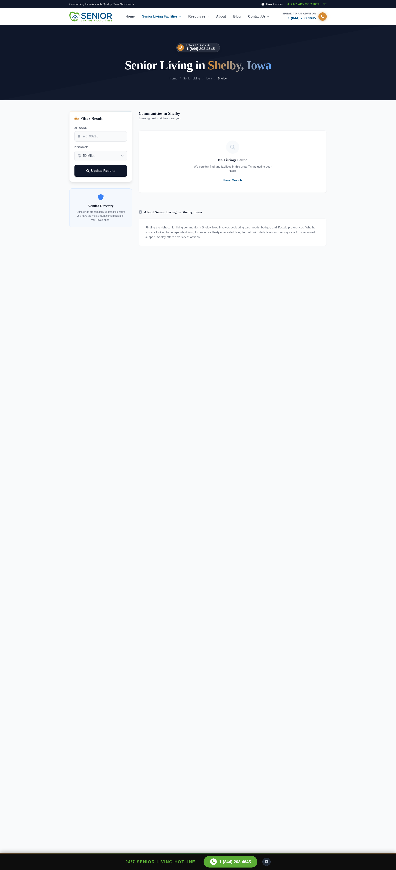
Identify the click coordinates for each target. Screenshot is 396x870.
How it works (274, 4)
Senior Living (191, 78)
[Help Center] (266, 862)
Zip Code (80, 127)
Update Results (103, 171)
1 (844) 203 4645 (200, 49)
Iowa (209, 78)
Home (130, 16)
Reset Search (232, 180)
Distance (81, 147)
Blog (237, 16)
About (221, 16)
